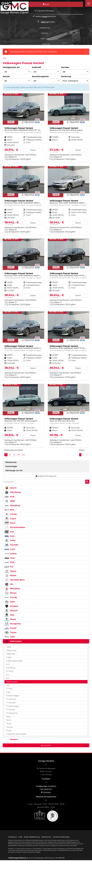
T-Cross (9, 689)
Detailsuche (11, 462)
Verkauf (44, 22)
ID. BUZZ (9, 671)
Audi (12, 497)
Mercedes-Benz (17, 580)
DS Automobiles (17, 527)
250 (23, 455)
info (4, 58)
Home (44, 17)
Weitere (14, 739)
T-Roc (8, 692)
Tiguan (9, 724)
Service (44, 33)
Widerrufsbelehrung (32, 837)
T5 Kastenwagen (12, 696)
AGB (20, 837)
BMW (12, 501)
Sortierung (66, 76)
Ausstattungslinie (40, 76)
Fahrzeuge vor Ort (14, 470)
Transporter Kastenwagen (16, 734)
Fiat (12, 532)
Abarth (13, 488)
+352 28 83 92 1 (46, 789)
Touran (9, 730)
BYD (12, 510)
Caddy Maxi (10, 654)
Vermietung (44, 28)
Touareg (9, 727)
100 (18, 455)
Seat (12, 615)
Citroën (13, 514)
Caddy (8, 647)
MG (11, 584)
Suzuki (13, 628)
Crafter (9, 657)
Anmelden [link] (47, 745)
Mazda (13, 575)
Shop (47, 4)
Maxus (13, 571)
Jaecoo (13, 553)
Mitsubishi (15, 589)
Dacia (12, 523)
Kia (11, 567)
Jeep (12, 558)
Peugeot (14, 606)
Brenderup (15, 505)
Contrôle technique (45, 11)
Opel (12, 602)
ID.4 (7, 675)
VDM (12, 637)
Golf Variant (10, 668)
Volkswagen (16, 641)
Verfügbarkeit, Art (11, 67)
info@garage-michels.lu (46, 786)
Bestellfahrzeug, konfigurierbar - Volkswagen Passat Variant (23, 415)
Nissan (13, 593)
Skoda (13, 619)
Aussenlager (11, 466)
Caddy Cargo (11, 650)
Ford (12, 536)
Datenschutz (46, 837)
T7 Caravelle (11, 703)
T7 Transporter (12, 713)
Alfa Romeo (15, 492)
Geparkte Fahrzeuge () (47, 476)
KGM (12, 562)
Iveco (12, 549)
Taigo (8, 717)
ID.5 (7, 678)
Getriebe (65, 67)
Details (33, 150)
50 (14, 455)
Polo (8, 685)
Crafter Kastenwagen (14, 661)
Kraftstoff (36, 67)
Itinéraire (47, 792)
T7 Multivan (10, 710)
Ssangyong (15, 624)
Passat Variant (11, 682)
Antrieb (6, 76)
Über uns (44, 39)
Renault (14, 610)
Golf (7, 664)
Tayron (9, 720)
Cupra (13, 519)
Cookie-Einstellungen (61, 837)
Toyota (13, 632)
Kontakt (46, 44)
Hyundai (14, 545)
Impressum (12, 837)
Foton (12, 540)
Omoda (13, 597)
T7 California (11, 699)
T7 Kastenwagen (12, 706)
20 (10, 455)
